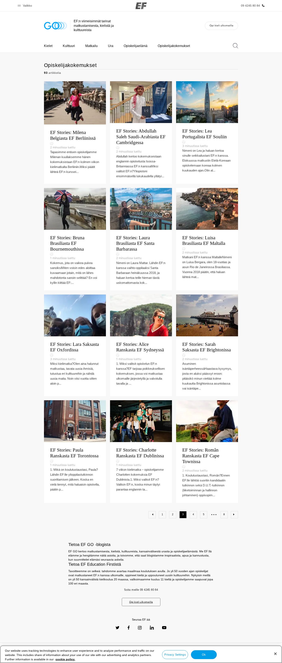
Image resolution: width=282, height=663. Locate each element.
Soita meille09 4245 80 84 (141, 589)
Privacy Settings (175, 654)
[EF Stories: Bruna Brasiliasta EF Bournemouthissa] (75, 239)
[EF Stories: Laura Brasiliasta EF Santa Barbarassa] (141, 239)
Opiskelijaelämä (135, 46)
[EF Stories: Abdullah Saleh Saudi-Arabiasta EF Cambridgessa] (141, 132)
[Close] (275, 653)
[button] (25, 5)
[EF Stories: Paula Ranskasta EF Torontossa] (75, 451)
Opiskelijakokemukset (174, 46)
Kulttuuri (69, 46)
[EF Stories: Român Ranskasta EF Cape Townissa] (207, 451)
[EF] (141, 5)
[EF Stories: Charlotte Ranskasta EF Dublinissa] (141, 451)
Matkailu (91, 46)
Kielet (48, 46)
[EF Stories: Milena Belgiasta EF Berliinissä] (75, 132)
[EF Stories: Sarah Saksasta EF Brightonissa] (207, 345)
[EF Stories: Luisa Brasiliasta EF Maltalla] (207, 239)
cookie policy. (65, 659)
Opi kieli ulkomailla (221, 25)
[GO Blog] (55, 25)
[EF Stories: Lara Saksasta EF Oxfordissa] (75, 345)
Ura (110, 46)
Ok (204, 654)
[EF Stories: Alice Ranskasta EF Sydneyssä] (141, 345)
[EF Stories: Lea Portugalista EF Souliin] (207, 132)
